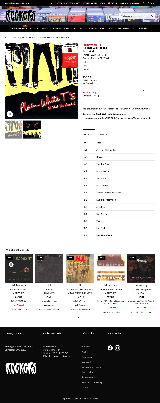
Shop (18, 37)
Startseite (10, 37)
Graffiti (85, 387)
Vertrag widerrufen (91, 367)
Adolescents (19, 285)
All (80, 285)
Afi (49, 285)
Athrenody (141, 285)
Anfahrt (86, 346)
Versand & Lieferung (92, 382)
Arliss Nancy (111, 285)
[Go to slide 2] (81, 317)
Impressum (87, 356)
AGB (84, 351)
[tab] (89, 133)
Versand (89, 83)
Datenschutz (88, 372)
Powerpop (125, 108)
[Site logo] (20, 15)
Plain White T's (92, 44)
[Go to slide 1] (78, 317)
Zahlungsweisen (90, 377)
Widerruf (86, 362)
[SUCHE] (152, 16)
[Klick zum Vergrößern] (10, 114)
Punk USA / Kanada (140, 108)
